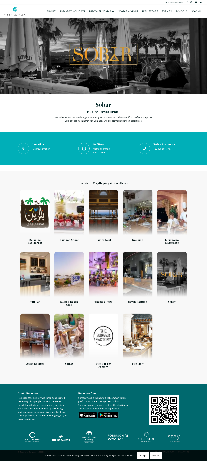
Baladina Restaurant (35, 241)
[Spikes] (69, 336)
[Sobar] (172, 274)
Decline (155, 455)
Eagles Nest (103, 240)
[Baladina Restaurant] (35, 212)
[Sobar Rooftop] (35, 336)
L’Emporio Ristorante (172, 241)
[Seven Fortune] (137, 274)
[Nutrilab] (35, 274)
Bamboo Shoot (69, 240)
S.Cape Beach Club (69, 303)
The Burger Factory (103, 365)
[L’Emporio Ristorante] (172, 212)
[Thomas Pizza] (103, 274)
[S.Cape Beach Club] (69, 274)
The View (138, 363)
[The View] (137, 336)
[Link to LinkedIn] (200, 2)
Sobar (172, 301)
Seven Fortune (137, 301)
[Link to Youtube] (196, 2)
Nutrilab (34, 301)
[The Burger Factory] (103, 336)
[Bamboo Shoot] (69, 212)
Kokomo (137, 240)
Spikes (69, 363)
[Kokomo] (137, 212)
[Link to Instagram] (191, 2)
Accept (143, 455)
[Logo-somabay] (15, 11)
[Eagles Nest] (103, 212)
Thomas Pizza (103, 301)
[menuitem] (51, 11)
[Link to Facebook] (187, 2)
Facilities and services (174, 2)
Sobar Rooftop (35, 363)
